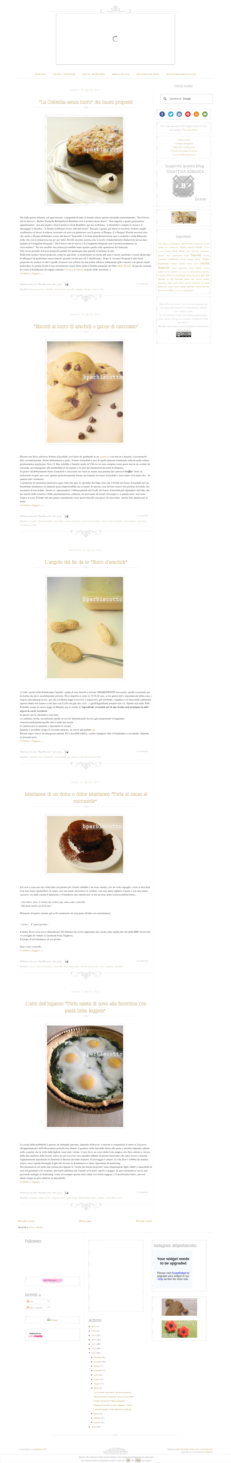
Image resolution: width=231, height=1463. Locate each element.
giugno (97, 1379)
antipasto (33, 1197)
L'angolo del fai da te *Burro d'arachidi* (109, 1400)
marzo (96, 1413)
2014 (93, 1339)
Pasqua (87, 289)
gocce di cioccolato (91, 521)
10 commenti (142, 1192)
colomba (49, 289)
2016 (93, 1330)
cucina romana (171, 271)
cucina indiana (195, 268)
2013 (93, 1344)
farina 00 (58, 966)
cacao (32, 966)
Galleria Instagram (184, 143)
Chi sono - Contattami (64, 74)
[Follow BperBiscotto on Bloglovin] (52, 1282)
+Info (138, 1460)
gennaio (97, 1422)
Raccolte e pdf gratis (148, 74)
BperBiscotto (40, 1449)
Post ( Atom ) (36, 1227)
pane (170, 282)
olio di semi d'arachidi (112, 521)
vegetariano (187, 290)
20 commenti (142, 283)
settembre (98, 1370)
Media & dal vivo (121, 74)
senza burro (173, 286)
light (63, 1197)
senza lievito (202, 286)
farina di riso (45, 1197)
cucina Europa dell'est (190, 259)
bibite (186, 255)
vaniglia (110, 966)
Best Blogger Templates (188, 1449)
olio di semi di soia (90, 966)
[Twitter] (171, 116)
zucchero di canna (28, 524)
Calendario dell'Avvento (181, 243)
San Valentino (193, 251)
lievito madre (202, 279)
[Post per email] (66, 284)
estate (189, 275)
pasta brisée (72, 1197)
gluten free (189, 279)
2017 (93, 1326)
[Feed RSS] (196, 116)
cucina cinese (193, 263)
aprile (96, 1388)
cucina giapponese (179, 268)
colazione (173, 259)
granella (71, 289)
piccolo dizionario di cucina (197, 283)
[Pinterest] (188, 116)
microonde (74, 966)
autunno (161, 255)
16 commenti (142, 751)
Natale (199, 247)
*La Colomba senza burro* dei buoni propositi (112, 1392)
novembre (98, 1361)
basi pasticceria (174, 255)
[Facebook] (162, 116)
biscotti (33, 521)
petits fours (178, 282)
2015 (93, 1335)
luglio (96, 1374)
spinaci (101, 1197)
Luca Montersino (172, 247)
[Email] (205, 116)
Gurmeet (209, 1452)
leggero (79, 289)
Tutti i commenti (35, 1307)
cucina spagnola (183, 272)
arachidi (33, 756)
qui (93, 729)
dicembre (98, 1357)
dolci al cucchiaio (44, 966)
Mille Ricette (124, 265)
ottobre (97, 1366)
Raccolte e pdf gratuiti (184, 147)
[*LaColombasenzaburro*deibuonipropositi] (86, 101)
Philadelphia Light (88, 1197)
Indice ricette (184, 139)
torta (102, 289)
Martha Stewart (187, 247)
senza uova (163, 290)
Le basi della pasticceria (184, 154)
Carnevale (198, 243)
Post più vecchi (144, 1221)
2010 (93, 1426)
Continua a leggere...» (31, 273)
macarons (162, 282)
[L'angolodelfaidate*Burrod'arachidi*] (86, 561)
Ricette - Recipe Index (94, 74)
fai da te (75, 756)
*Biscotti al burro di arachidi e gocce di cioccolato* (114, 1396)
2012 (93, 1348)
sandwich (105, 456)
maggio (97, 1383)
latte (66, 966)
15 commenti (142, 515)
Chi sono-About (189, 129)
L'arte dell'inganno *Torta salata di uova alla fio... (113, 1409)
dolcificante (60, 289)
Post (31, 1301)
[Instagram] (179, 116)
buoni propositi (36, 289)
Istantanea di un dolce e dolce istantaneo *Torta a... (114, 1405)
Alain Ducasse (163, 243)
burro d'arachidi (45, 521)
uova (102, 966)
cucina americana (73, 521)
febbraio (97, 1417)
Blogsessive (207, 1449)
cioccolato (59, 521)
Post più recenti (26, 1221)
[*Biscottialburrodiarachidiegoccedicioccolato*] (86, 325)
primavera (162, 286)
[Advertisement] (183, 184)
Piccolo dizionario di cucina (184, 150)
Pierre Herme (178, 250)
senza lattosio (130, 521)
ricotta (95, 289)
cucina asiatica (178, 263)
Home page (40, 74)
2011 (93, 1352)
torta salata (111, 1197)
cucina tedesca (195, 271)
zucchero (142, 521)
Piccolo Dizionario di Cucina (181, 74)
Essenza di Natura (73, 269)
